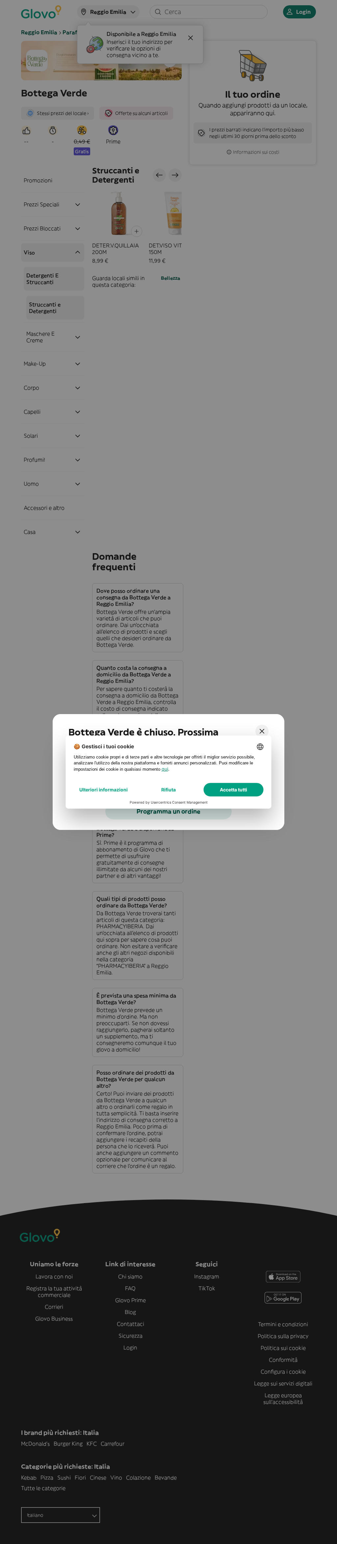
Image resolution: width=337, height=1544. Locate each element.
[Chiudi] (262, 731)
